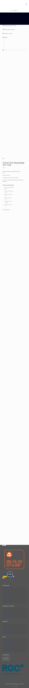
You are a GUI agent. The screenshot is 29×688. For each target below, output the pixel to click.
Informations (7, 640)
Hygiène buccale (8, 596)
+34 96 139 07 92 (5, 661)
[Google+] (12, 686)
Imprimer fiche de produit (9, 29)
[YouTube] (14, 686)
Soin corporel (7, 591)
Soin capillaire (8, 588)
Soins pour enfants (9, 594)
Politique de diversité (9, 632)
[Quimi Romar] (14, 4)
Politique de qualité (9, 642)
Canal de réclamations (9, 630)
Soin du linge (7, 612)
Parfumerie (7, 599)
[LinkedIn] (16, 686)
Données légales (8, 645)
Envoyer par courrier (8, 33)
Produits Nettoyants (9, 609)
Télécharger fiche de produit (10, 25)
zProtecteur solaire (9, 601)
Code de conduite (8, 627)
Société (6, 624)
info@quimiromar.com (14, 661)
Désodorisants (8, 614)
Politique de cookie (9, 650)
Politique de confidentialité (10, 647)
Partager (5, 37)
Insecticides (7, 617)
